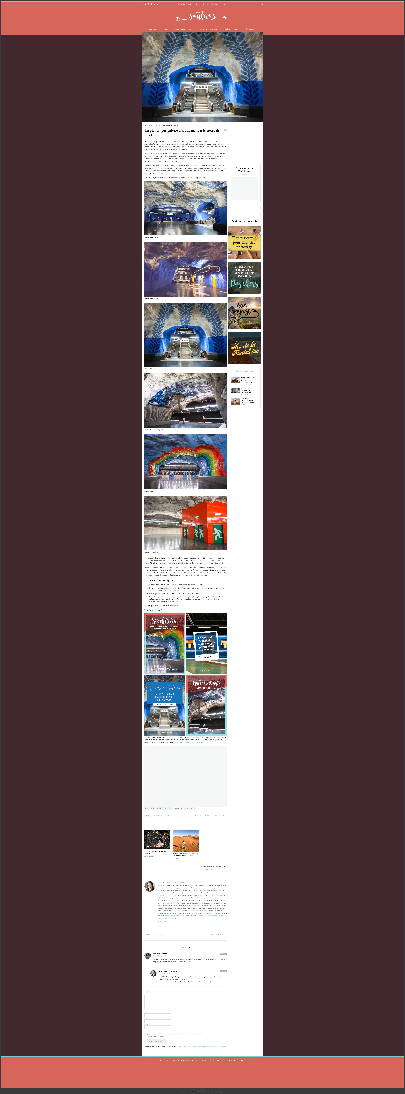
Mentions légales (205, 1090)
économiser (169, 903)
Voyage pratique (183, 29)
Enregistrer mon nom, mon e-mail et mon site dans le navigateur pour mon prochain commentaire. (173, 1034)
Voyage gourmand (208, 29)
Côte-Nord (161, 898)
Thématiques (230, 29)
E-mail (146, 1018)
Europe (170, 808)
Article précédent (154, 934)
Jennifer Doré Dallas (182, 808)
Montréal (178, 898)
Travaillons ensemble (185, 1061)
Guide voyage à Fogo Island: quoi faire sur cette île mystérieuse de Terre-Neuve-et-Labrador (249, 380)
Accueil (153, 29)
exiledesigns (220, 1092)
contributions (212, 4)
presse (201, 4)
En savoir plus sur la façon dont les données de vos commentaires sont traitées (201, 1047)
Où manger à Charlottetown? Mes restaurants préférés (247, 400)
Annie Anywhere (160, 953)
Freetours (152, 590)
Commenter (223, 953)
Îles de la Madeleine (217, 895)
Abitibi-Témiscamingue (199, 898)
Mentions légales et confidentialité (223, 1061)
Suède (193, 808)
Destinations (161, 808)
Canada (218, 893)
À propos (250, 29)
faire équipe (192, 4)
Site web (146, 1024)
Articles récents (244, 371)
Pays (166, 29)
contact (223, 4)
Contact (196, 1090)
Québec (184, 893)
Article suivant (218, 934)
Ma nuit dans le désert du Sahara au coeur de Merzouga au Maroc (186, 855)
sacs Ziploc (195, 911)
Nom (146, 1012)
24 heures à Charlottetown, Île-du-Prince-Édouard (248, 390)
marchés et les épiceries (172, 916)
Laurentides (187, 898)
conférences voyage (211, 888)
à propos (181, 4)
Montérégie (213, 898)
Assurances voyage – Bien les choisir (214, 867)
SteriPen (205, 911)
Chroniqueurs (150, 808)
